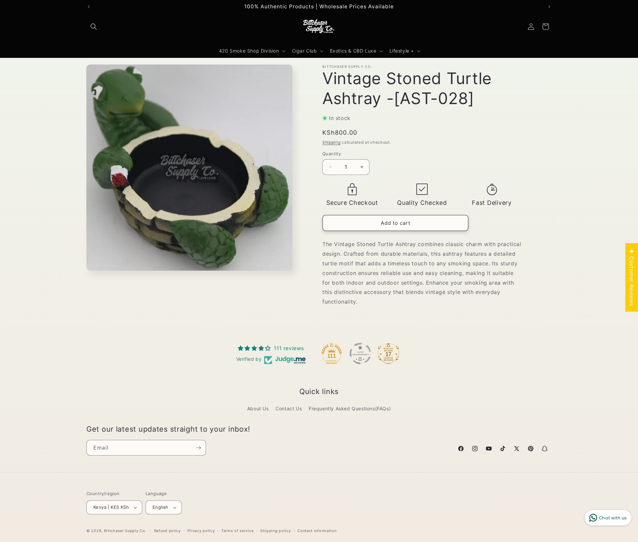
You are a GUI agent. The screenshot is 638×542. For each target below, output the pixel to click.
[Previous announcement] (88, 6)
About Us (258, 408)
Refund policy (167, 530)
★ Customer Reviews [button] (631, 277)
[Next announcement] (549, 6)
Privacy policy (201, 530)
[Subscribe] (198, 448)
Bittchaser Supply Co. (125, 530)
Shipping (331, 142)
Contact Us (288, 408)
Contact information (316, 530)
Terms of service (237, 530)
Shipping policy (275, 530)
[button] (93, 26)
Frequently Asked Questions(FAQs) (350, 408)
